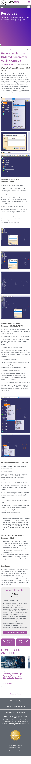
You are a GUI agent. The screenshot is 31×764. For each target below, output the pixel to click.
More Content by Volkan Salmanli (15, 632)
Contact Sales (10, 712)
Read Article (7, 683)
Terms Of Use (15, 750)
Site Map (23, 750)
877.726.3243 (20, 712)
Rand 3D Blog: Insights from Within (12, 49)
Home (2, 49)
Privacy (8, 750)
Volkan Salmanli (9, 64)
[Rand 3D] (10, 2)
